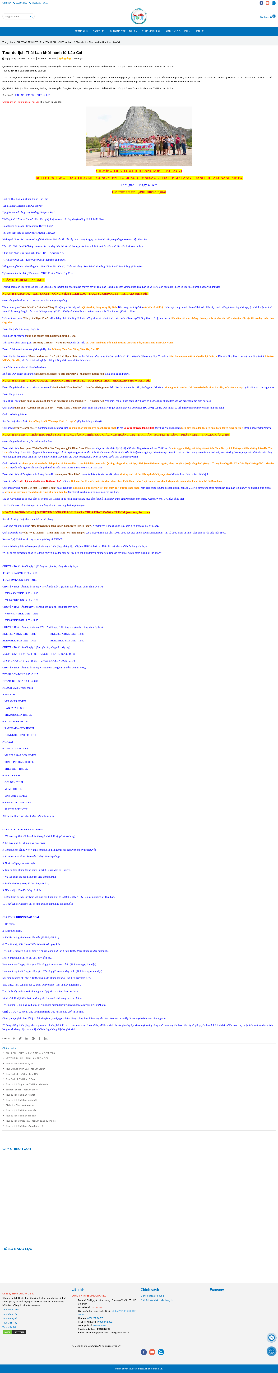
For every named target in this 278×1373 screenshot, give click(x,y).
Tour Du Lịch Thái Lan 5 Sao (20, 1079)
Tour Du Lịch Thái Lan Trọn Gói (22, 1074)
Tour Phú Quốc (10, 1318)
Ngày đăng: (10, 58)
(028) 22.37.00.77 (40, 3)
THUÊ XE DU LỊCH (151, 31)
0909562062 (22, 3)
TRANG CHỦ (81, 31)
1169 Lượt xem (48, 58)
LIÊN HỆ (199, 31)
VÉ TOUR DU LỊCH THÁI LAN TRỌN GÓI (27, 1058)
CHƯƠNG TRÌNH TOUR (123, 31)
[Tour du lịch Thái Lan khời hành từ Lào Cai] (139, 16)
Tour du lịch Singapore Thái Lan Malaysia (27, 1084)
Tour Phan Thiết (10, 1309)
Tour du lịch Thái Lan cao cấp (21, 1115)
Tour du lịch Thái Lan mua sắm (21, 1110)
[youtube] (269, 3)
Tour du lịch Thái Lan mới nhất (21, 1100)
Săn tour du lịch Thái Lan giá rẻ (22, 1089)
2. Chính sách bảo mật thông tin (157, 1300)
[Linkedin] (27, 1038)
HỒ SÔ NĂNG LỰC (17, 1249)
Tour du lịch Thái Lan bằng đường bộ (24, 1126)
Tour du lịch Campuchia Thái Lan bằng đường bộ (31, 1121)
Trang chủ (7, 42)
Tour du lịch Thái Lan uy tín (19, 1063)
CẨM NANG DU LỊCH (177, 31)
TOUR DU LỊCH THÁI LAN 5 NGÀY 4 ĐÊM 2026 (30, 1053)
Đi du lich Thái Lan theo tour (20, 1105)
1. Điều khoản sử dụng (152, 1295)
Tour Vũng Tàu (10, 1314)
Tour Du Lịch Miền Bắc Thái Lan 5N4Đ (25, 1068)
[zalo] (274, 3)
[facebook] (262, 3)
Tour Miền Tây (9, 1322)
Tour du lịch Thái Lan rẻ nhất (20, 1094)
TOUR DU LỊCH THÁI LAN (59, 42)
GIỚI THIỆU (99, 31)
